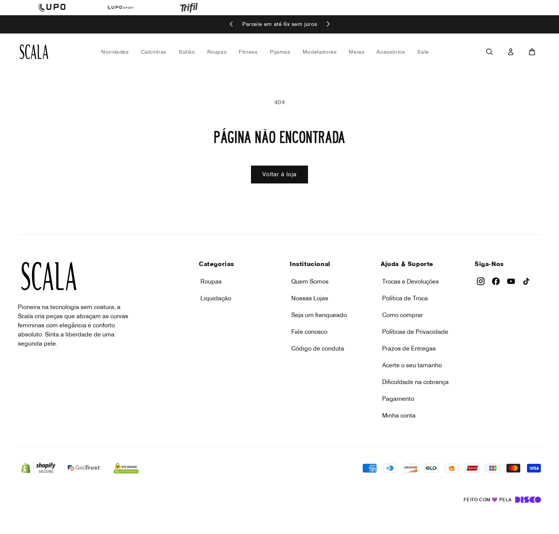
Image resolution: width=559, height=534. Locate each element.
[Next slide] (327, 24)
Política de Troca (405, 298)
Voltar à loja (279, 174)
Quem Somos (310, 281)
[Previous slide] (231, 24)
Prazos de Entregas (409, 348)
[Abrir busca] (489, 52)
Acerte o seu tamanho (412, 365)
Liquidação (215, 298)
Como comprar (402, 315)
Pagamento (398, 398)
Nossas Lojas (309, 298)
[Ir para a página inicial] (34, 52)
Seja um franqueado (319, 315)
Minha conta (399, 415)
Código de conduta (317, 348)
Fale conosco (309, 331)
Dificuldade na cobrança (415, 382)
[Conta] (511, 52)
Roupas (211, 281)
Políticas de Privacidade (415, 331)
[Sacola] (532, 52)
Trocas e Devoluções (410, 281)
